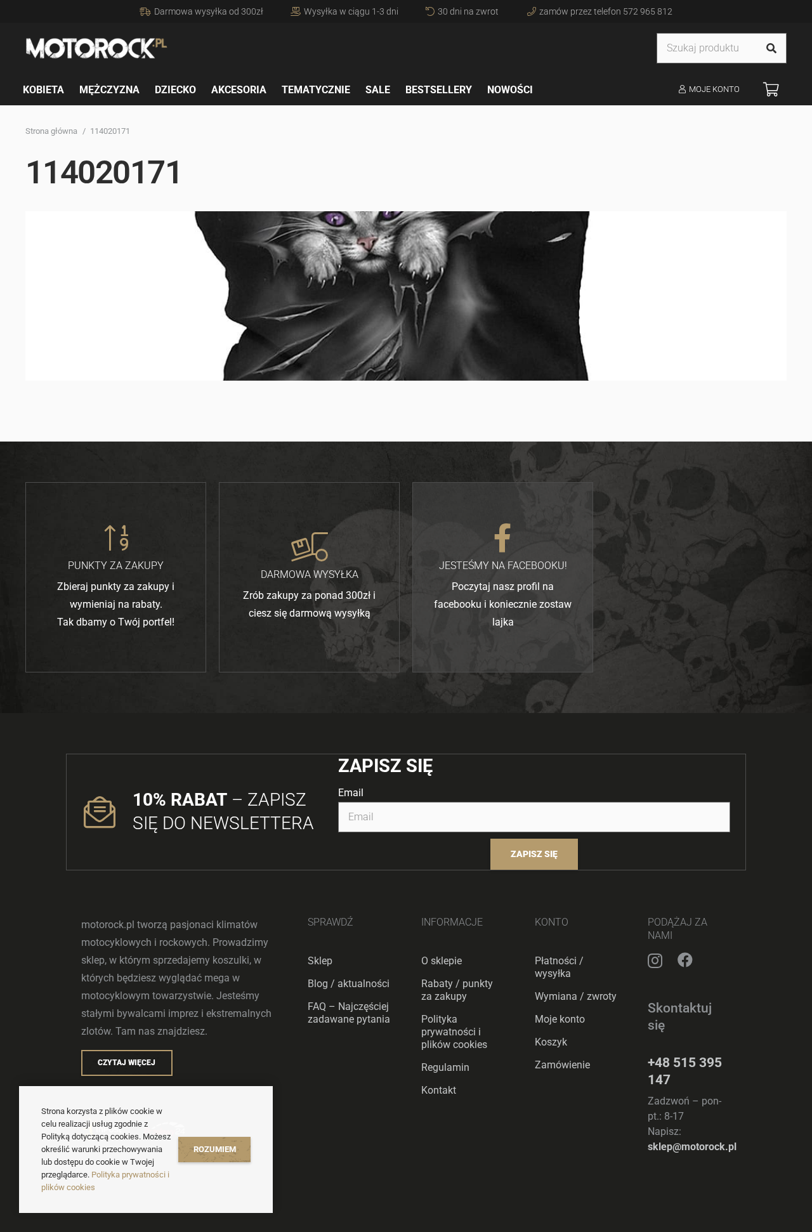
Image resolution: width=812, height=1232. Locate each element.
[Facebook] (685, 959)
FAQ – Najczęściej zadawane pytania (349, 1012)
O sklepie (441, 961)
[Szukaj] (771, 48)
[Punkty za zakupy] (116, 538)
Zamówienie (562, 1065)
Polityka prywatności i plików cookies (454, 1032)
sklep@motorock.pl (692, 1147)
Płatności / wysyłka (559, 967)
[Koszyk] (771, 89)
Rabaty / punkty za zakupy (457, 990)
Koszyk (551, 1042)
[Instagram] (655, 960)
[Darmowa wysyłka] (309, 546)
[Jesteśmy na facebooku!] (503, 538)
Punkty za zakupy (116, 566)
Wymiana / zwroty (576, 996)
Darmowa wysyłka (309, 574)
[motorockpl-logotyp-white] (96, 48)
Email (350, 793)
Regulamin (445, 1067)
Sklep (320, 961)
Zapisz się (534, 854)
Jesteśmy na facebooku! (503, 566)
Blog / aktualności (349, 984)
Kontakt (438, 1090)
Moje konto (560, 1019)
